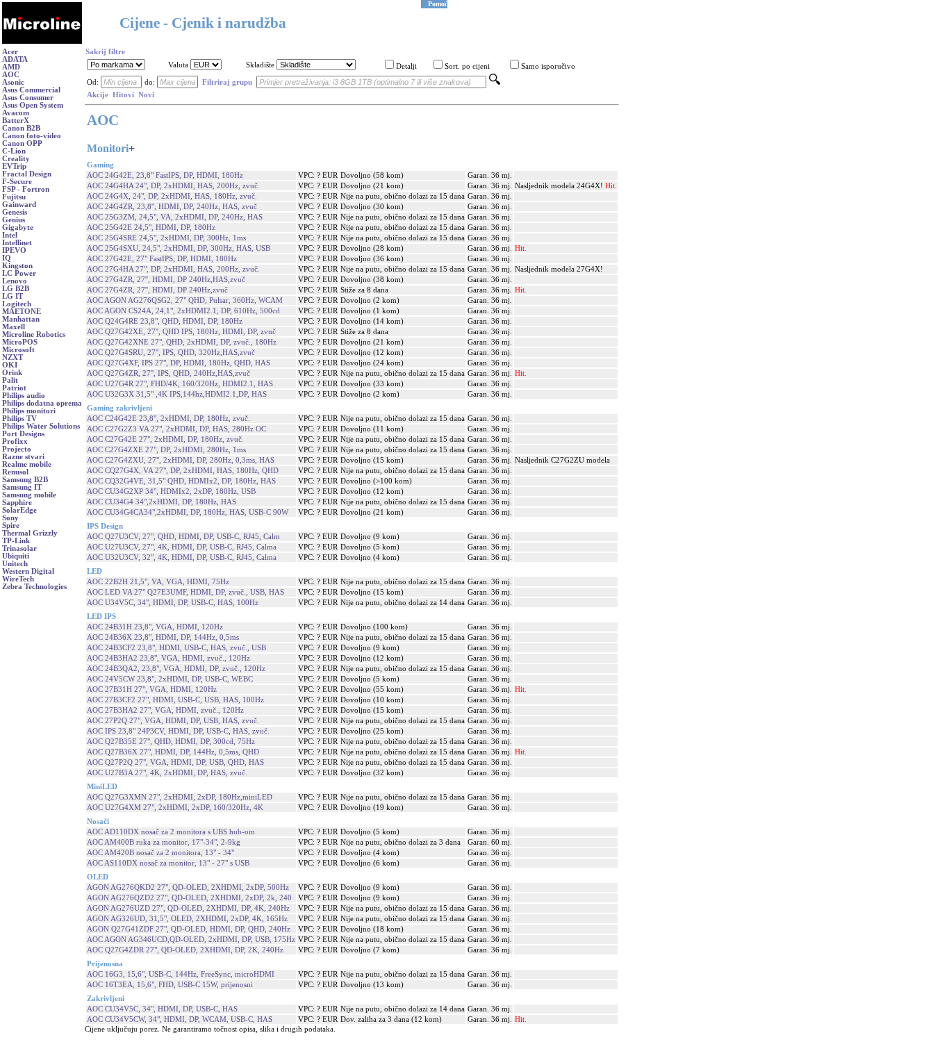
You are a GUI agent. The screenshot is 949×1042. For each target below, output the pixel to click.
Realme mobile (26, 464)
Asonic (13, 82)
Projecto (16, 449)
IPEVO (14, 250)
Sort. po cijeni (467, 66)
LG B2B (15, 288)
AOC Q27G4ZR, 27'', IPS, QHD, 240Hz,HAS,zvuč (168, 373)
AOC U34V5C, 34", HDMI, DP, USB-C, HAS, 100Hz (172, 602)
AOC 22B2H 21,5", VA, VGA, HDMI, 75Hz (158, 582)
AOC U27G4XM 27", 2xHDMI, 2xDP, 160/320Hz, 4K (175, 807)
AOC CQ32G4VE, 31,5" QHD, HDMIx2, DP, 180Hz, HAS (181, 481)
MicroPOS (20, 342)
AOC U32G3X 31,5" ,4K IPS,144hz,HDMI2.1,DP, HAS (177, 394)
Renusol (15, 472)
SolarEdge (19, 510)
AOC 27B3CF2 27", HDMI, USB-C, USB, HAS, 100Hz (175, 700)
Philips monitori (29, 411)
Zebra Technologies (34, 586)
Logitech (16, 304)
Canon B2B (21, 128)
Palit (10, 380)
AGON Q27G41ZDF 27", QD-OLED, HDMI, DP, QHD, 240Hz (188, 929)
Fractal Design (26, 174)
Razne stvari (23, 457)
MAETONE (21, 311)
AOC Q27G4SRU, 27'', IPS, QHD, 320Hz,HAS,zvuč (171, 352)
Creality (16, 159)
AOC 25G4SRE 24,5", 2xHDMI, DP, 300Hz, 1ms (166, 238)
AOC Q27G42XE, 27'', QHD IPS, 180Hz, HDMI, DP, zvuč (181, 332)
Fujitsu (14, 197)
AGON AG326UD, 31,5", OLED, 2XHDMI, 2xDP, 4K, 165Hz (187, 919)
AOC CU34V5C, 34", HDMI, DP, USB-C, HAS (162, 1009)
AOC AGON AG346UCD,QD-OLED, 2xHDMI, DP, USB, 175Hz (191, 939)
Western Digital (28, 571)
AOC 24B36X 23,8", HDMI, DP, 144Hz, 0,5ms (163, 637)
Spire (10, 525)
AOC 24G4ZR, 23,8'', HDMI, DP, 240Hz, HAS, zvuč (172, 206)
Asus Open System (32, 105)
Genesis (14, 212)
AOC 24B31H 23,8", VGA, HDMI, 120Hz (155, 627)
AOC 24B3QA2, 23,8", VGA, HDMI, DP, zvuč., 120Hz (176, 668)
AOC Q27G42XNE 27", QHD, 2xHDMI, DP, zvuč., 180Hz (182, 342)
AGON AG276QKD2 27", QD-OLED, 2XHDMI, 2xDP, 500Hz (188, 887)
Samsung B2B (25, 479)
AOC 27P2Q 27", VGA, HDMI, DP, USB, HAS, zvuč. (173, 721)
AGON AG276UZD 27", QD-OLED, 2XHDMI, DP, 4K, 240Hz (188, 908)
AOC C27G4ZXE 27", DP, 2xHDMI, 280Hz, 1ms (166, 450)
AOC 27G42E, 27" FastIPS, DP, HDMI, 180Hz (162, 259)
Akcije (97, 95)
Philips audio (23, 395)
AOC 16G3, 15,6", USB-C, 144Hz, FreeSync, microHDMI (180, 974)
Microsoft (18, 350)
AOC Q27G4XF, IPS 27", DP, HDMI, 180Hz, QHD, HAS (178, 363)
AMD (11, 67)
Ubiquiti (15, 556)
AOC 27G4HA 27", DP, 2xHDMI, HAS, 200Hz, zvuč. (173, 269)
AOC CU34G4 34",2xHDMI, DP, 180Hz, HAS (161, 502)
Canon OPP (22, 143)
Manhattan (21, 319)
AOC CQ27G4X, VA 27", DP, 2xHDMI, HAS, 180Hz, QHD (183, 470)
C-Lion (14, 151)
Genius (13, 220)
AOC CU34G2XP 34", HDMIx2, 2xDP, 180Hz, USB (171, 491)
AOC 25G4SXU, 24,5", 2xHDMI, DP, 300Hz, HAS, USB (178, 248)
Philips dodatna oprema (42, 403)
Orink (12, 373)
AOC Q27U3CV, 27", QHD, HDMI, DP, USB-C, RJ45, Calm (183, 536)
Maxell (13, 327)
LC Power (19, 273)
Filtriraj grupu (227, 82)
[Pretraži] (494, 82)
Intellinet (17, 243)
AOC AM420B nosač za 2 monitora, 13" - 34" (160, 853)
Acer (10, 52)
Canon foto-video (31, 136)
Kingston (17, 266)
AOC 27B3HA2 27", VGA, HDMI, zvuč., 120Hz (165, 710)
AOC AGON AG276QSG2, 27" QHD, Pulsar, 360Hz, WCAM (185, 300)
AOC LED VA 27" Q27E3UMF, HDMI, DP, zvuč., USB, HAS (185, 592)
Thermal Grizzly (30, 533)
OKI (9, 365)
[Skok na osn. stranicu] (42, 41)
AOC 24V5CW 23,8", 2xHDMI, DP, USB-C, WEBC (170, 679)
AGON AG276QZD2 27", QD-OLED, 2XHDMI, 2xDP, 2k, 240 (189, 898)
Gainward (19, 204)
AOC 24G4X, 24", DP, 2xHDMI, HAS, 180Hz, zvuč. (172, 196)
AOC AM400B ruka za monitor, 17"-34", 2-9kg (163, 842)
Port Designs (23, 434)
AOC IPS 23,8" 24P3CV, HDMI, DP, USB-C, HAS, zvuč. (178, 731)
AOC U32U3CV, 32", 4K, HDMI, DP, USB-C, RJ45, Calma (182, 557)
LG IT (12, 296)
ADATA (15, 59)
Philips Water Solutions (41, 426)
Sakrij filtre (105, 52)
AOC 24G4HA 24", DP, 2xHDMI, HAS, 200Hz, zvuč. (173, 186)
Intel (9, 235)
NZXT (12, 357)
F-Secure (17, 181)
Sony (10, 518)
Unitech (15, 564)
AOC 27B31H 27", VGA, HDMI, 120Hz (152, 689)
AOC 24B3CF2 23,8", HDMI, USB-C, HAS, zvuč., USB (176, 648)
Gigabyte (17, 227)
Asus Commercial (31, 90)
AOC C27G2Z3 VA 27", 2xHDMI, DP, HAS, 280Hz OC (176, 429)
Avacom (15, 113)
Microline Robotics (33, 334)
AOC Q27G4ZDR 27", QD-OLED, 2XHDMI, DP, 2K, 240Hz (185, 950)
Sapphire (17, 502)
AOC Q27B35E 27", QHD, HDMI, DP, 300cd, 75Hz (171, 741)
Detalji (406, 66)
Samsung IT (22, 487)
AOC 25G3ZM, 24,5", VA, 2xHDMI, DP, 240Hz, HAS (175, 217)
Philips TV (19, 418)
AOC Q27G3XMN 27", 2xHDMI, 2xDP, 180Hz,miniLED (179, 797)
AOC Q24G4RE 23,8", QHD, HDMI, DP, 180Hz (164, 321)
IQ (6, 258)
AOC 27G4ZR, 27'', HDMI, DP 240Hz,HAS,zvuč (166, 279)
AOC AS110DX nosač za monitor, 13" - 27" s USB (168, 863)
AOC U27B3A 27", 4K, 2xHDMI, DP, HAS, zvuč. (167, 773)
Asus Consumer (27, 97)
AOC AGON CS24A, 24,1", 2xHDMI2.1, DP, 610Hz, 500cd (183, 311)
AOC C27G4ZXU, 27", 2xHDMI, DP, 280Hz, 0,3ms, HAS (180, 460)
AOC (10, 74)
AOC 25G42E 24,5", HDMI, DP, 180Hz (151, 227)
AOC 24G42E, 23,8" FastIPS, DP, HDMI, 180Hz (165, 175)
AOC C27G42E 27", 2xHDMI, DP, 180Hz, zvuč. (165, 439)
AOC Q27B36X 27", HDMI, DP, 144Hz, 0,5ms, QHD (173, 752)
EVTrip (14, 166)
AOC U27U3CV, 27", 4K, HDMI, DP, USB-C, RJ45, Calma (182, 547)
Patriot (14, 388)
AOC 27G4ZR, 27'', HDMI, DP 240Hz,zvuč (157, 290)
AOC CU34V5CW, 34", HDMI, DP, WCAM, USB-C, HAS (179, 1019)
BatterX (15, 120)
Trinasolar (19, 548)
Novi (146, 95)
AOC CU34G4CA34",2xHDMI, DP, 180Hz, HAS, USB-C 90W (187, 512)
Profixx (15, 441)
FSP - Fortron (25, 189)
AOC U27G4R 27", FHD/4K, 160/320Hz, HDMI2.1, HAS (180, 384)
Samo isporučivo (548, 66)
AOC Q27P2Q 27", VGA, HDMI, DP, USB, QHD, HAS (175, 762)
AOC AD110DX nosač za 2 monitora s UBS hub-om (171, 832)
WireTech (18, 579)
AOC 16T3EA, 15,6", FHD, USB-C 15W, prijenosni (170, 985)
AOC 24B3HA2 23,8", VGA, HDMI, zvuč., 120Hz (168, 658)
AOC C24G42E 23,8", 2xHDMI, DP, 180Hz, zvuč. (168, 418)
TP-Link (16, 541)
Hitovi (123, 95)
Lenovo (14, 281)
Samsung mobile (29, 495)
